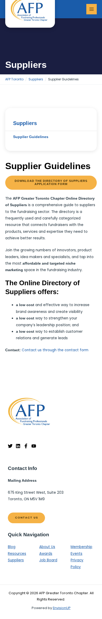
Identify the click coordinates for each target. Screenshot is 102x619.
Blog (11, 546)
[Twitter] (10, 446)
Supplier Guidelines (30, 137)
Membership (81, 546)
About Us (47, 546)
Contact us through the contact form (55, 350)
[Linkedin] (18, 446)
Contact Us (26, 518)
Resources (17, 553)
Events (76, 553)
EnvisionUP (62, 608)
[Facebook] (26, 446)
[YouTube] (33, 446)
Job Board (48, 560)
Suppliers (25, 123)
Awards (45, 553)
